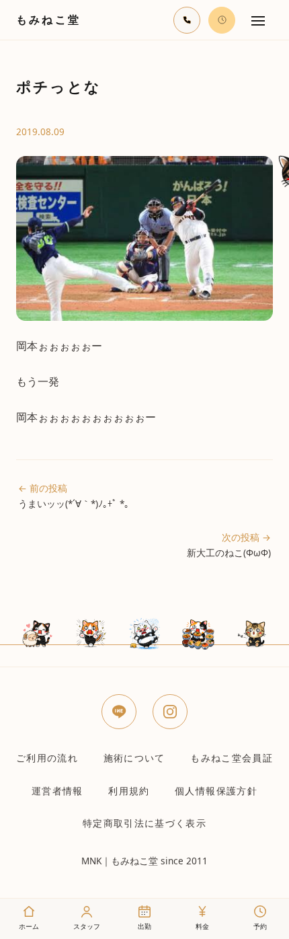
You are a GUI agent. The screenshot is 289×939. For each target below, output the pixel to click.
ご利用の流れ (47, 757)
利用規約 (128, 790)
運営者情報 (57, 790)
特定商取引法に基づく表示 (144, 823)
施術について (134, 757)
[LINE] (118, 711)
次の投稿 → (229, 545)
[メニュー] (258, 20)
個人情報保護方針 (216, 790)
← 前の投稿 (73, 496)
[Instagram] (170, 711)
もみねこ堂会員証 (231, 757)
